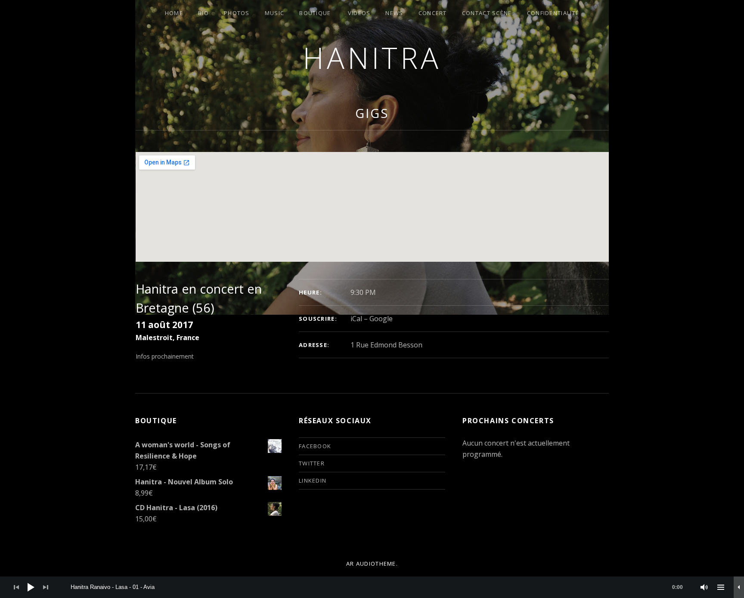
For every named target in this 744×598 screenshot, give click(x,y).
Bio (203, 13)
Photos (237, 13)
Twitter (312, 463)
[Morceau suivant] (46, 587)
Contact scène (487, 13)
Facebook (315, 446)
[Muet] (704, 587)
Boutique (315, 13)
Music (275, 13)
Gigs (372, 113)
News (394, 13)
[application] (372, 587)
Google (381, 318)
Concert (432, 13)
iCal (356, 318)
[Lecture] (31, 587)
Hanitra (372, 57)
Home (174, 13)
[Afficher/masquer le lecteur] (739, 587)
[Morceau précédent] (16, 587)
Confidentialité (553, 13)
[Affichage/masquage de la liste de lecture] (721, 587)
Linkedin (312, 480)
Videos (359, 13)
